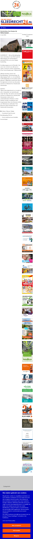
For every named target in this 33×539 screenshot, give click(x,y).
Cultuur (4, 111)
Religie (12, 111)
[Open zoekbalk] (31, 28)
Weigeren (16, 535)
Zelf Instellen (16, 530)
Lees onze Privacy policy (9, 520)
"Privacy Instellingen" (12, 516)
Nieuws (8, 111)
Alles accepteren (16, 525)
